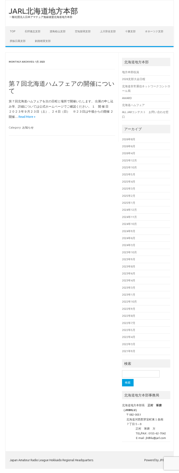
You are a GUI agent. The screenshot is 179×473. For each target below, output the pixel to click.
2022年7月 (128, 322)
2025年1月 (128, 202)
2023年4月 (128, 280)
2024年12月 (129, 209)
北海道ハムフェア (133, 104)
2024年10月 (129, 223)
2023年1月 (128, 294)
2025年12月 (129, 160)
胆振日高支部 (18, 40)
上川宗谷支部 (108, 31)
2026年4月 (128, 153)
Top (12, 31)
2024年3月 (128, 245)
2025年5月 (128, 174)
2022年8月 (128, 315)
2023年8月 (128, 266)
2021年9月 (128, 351)
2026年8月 (128, 139)
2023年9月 (128, 259)
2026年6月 (128, 146)
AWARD (127, 97)
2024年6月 (128, 238)
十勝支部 (130, 31)
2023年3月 (128, 287)
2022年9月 (128, 308)
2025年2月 (128, 195)
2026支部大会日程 (133, 79)
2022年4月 (128, 336)
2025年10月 (129, 167)
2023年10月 (129, 252)
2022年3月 (128, 344)
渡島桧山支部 (57, 31)
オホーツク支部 (154, 31)
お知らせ (28, 127)
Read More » (27, 116)
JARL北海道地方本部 (43, 11)
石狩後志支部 (32, 31)
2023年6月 (128, 273)
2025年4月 (128, 181)
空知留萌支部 (83, 31)
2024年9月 (128, 231)
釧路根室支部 (43, 40)
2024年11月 (129, 216)
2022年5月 (128, 329)
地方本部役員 (130, 72)
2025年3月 (128, 188)
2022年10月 (129, 301)
